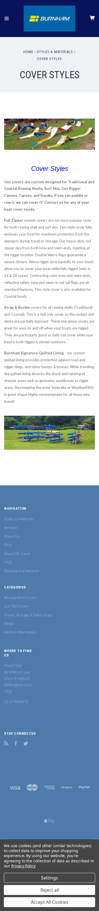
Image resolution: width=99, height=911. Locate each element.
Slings (8, 623)
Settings (49, 878)
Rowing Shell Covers (21, 597)
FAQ (8, 562)
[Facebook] (16, 744)
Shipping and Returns (21, 570)
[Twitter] (25, 744)
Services (11, 527)
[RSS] (6, 744)
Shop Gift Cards (17, 553)
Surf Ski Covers (17, 606)
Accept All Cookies (49, 902)
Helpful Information (20, 632)
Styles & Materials (19, 518)
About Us (12, 536)
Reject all (49, 890)
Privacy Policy (23, 865)
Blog (7, 544)
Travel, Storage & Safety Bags (28, 614)
